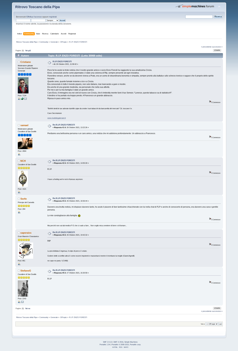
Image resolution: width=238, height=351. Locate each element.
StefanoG (25, 270)
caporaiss (25, 232)
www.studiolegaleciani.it (56, 118)
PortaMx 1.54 (105, 344)
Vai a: (203, 324)
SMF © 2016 (118, 342)
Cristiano (25, 62)
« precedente (206, 47)
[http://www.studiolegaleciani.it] (22, 99)
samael (24, 125)
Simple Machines (131, 342)
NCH (23, 160)
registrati (53, 17)
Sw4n (23, 198)
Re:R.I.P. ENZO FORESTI (64, 125)
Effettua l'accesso (34, 17)
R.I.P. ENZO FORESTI (62, 61)
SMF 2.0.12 (107, 342)
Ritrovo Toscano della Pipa (37, 7)
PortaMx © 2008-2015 (120, 344)
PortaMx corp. (135, 344)
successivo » (217, 47)
